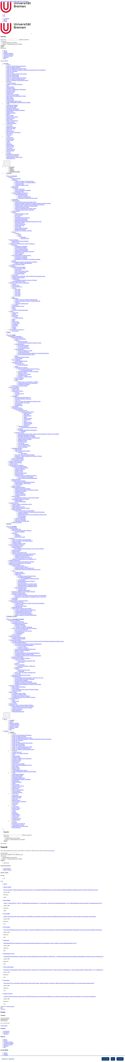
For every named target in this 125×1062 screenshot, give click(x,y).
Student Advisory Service (12, 116)
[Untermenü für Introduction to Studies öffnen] (23, 391)
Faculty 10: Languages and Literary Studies (16, 77)
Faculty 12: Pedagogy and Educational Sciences (17, 80)
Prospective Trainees (14, 725)
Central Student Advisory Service (14, 101)
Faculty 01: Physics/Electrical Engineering (16, 66)
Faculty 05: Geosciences (12, 71)
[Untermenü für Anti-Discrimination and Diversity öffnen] (28, 193)
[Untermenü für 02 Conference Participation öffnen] (31, 577)
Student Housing (10, 145)
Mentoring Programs (11, 127)
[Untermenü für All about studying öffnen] (18, 503)
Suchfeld (3, 853)
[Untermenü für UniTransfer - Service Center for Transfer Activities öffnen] (33, 705)
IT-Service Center (10, 92)
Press (4, 58)
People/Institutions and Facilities (9, 42)
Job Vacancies (9, 133)
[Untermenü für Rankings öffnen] (17, 533)
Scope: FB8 (6, 868)
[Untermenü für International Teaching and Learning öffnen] (29, 499)
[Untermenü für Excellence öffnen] (17, 180)
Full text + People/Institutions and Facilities (12, 44)
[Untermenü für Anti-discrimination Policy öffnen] (27, 194)
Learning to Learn (10, 118)
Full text (4, 41)
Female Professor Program (12, 155)
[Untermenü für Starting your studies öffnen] (19, 387)
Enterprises (6, 57)
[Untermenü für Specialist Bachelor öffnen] (24, 344)
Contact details (4, 1025)
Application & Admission (12, 105)
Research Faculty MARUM (12, 154)
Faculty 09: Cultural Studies (12, 76)
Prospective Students (8, 53)
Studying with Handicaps (12, 120)
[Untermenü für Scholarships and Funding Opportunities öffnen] (36, 430)
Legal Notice (6, 1031)
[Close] (7, 525)
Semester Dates (9, 111)
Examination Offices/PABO (12, 109)
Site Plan (8, 142)
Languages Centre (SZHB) (12, 94)
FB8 (4, 884)
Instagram (5, 1054)
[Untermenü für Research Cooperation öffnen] (20, 636)
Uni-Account (9, 148)
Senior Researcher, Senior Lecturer (14, 157)
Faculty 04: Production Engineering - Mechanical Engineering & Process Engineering (26, 70)
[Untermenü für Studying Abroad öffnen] (23, 409)
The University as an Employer (13, 132)
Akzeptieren (120, 1058)
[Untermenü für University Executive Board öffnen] (25, 267)
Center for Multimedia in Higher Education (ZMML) (18, 102)
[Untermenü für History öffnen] (16, 232)
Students (5, 52)
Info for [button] (5, 719)
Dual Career (9, 129)
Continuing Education (8, 54)
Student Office (9, 93)
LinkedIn (5, 1055)
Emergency (6, 1033)
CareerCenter (9, 126)
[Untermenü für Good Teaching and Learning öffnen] (23, 465)
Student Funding (10, 86)
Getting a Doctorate (10, 128)
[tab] (63, 863)
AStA (7, 85)
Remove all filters (7, 869)
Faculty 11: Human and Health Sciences (15, 79)
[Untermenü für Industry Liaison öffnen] (17, 692)
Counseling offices (10, 88)
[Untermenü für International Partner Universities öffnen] (27, 623)
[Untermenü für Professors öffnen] (17, 245)
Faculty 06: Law (10, 72)
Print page (3, 1009)
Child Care (8, 135)
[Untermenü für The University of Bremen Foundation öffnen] (30, 658)
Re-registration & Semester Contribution (15, 110)
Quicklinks (5, 63)
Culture (8, 141)
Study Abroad (9, 119)
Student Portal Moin (11, 113)
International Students (11, 107)
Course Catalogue (10, 122)
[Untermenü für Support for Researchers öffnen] (20, 564)
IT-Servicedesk (9, 140)
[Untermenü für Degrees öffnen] (19, 340)
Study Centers (9, 97)
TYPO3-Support (10, 1006)
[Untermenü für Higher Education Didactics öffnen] (25, 487)
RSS (2, 1007)
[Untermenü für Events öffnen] (21, 236)
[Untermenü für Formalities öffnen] (17, 396)
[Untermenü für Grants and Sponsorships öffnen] (21, 640)
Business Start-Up (10, 131)
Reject (112, 1058)
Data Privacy (6, 1032)
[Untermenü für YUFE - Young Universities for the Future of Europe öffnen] (36, 628)
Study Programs (10, 115)
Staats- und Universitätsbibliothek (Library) (16, 96)
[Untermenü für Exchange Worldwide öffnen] (28, 426)
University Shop (10, 146)
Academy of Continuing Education (14, 84)
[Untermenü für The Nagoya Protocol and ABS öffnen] (27, 594)
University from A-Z (11, 83)
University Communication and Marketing (16, 89)
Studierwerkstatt (10, 98)
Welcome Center (10, 100)
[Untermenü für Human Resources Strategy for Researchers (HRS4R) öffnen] (37, 262)
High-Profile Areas (10, 158)
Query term (3, 39)
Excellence (8, 153)
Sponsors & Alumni (8, 56)
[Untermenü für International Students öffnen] (22, 448)
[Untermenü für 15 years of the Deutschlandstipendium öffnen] (33, 645)
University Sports (10, 139)
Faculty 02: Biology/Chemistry (13, 67)
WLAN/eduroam (10, 150)
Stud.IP (8, 114)
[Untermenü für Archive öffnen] (16, 288)
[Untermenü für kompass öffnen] (22, 452)
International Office (10, 90)
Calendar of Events (10, 149)
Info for (5, 50)
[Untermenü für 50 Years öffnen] (19, 233)
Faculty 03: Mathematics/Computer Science (16, 68)
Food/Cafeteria (9, 137)
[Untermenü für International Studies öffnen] (22, 408)
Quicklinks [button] (5, 731)
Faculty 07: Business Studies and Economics (16, 73)
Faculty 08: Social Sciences (12, 75)
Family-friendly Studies (11, 106)
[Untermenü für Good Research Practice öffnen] (23, 602)
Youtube (5, 1052)
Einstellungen (105, 1058)
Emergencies (9, 144)
